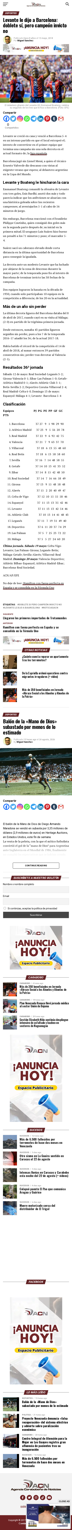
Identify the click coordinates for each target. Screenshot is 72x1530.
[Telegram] (34, 119)
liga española (38, 153)
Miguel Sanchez (25, 742)
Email (6, 896)
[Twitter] (13, 119)
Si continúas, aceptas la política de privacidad (32, 908)
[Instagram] (20, 119)
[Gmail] (61, 119)
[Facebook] (6, 119)
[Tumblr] (54, 119)
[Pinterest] (47, 119)
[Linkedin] (40, 119)
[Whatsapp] (27, 119)
